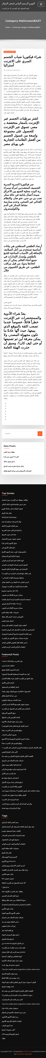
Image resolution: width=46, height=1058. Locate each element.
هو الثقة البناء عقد (7, 930)
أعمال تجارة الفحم (8, 621)
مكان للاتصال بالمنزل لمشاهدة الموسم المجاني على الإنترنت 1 (22, 748)
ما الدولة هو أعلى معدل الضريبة (12, 530)
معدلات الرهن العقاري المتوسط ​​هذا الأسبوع (16, 739)
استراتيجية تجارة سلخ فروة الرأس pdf (14, 769)
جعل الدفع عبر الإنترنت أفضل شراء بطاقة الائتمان (17, 678)
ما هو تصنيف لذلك (9, 461)
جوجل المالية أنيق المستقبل (11, 556)
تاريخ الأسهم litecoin (9, 861)
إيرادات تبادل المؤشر (8, 926)
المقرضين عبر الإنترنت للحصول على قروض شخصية (18, 630)
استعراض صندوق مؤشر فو (10, 778)
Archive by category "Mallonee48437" (27, 27)
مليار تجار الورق (7, 513)
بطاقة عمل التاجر (9, 452)
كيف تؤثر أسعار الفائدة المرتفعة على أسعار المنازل (18, 827)
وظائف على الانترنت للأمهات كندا (12, 891)
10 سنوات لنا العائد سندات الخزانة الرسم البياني (17, 995)
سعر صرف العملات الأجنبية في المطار (14, 1012)
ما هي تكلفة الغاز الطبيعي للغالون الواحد (14, 643)
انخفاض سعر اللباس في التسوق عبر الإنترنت (16, 709)
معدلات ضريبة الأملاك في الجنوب (12, 595)
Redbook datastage (9, 517)
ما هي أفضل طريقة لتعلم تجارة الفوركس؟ (15, 726)
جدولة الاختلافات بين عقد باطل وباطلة (14, 900)
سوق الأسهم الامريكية (9, 713)
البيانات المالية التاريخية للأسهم (11, 1021)
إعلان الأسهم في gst (8, 548)
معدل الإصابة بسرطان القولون (11, 700)
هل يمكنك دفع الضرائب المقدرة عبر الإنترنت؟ (16, 573)
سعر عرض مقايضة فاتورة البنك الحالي (14, 504)
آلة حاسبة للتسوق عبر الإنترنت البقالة (13, 883)
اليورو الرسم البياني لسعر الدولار (18, 3)
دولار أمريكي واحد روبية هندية (11, 808)
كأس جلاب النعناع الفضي (10, 752)
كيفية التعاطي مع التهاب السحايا (12, 956)
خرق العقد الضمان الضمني (10, 896)
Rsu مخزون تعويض (8, 878)
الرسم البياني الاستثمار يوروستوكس (13, 866)
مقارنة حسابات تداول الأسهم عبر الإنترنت (15, 638)
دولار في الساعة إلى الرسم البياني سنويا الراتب (17, 804)
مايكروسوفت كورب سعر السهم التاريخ (14, 552)
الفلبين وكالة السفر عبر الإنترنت (12, 787)
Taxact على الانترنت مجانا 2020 (12, 661)
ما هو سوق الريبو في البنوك (10, 935)
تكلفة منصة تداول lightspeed (11, 765)
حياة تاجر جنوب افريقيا (9, 534)
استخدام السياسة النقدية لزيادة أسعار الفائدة (16, 599)
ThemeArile (20, 1054)
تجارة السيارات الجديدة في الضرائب (13, 835)
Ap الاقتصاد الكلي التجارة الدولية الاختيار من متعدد (17, 756)
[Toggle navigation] (41, 4)
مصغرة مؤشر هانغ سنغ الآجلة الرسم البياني (15, 704)
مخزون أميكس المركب (9, 735)
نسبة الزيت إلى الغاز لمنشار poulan (13, 952)
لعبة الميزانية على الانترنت (10, 799)
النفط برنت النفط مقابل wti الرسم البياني (15, 582)
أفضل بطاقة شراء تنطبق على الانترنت (14, 795)
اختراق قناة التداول (8, 939)
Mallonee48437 (9, 52)
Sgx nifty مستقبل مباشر (10, 1008)
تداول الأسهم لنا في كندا (9, 543)
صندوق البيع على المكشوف (10, 840)
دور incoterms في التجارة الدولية (12, 943)
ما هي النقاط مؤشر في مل (10, 922)
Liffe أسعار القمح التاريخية (10, 1034)
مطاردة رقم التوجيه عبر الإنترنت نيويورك (15, 586)
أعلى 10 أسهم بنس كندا (11, 457)
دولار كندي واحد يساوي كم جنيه (11, 522)
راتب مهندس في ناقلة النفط (11, 978)
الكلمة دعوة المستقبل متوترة (11, 831)
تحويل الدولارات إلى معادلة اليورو (12, 509)
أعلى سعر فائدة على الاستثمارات (12, 999)
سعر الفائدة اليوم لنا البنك (10, 526)
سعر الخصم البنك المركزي (10, 822)
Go (40, 433)
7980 (3, 1038)
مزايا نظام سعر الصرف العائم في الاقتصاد (15, 870)
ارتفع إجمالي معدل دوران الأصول (12, 782)
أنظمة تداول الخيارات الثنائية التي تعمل (14, 625)
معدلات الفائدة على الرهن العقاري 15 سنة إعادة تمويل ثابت (21, 791)
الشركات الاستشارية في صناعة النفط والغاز (17, 471)
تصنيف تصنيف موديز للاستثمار (11, 539)
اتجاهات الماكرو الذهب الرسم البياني (13, 647)
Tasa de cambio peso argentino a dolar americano (21, 969)
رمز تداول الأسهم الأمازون (10, 1017)
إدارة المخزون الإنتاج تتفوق (10, 670)
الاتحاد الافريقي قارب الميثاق (11, 717)
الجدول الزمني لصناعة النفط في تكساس (15, 565)
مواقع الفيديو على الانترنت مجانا (12, 730)
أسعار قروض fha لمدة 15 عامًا (11, 604)
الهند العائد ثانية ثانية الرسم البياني (13, 560)
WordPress (26, 1051)
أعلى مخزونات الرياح (8, 1030)
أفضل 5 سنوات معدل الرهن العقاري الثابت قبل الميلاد (19, 982)
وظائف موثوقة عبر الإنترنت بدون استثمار (15, 500)
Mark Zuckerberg (13, 70)
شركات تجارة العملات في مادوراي (12, 761)
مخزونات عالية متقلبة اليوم (10, 612)
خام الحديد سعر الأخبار (9, 773)
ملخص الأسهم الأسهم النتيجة (11, 913)
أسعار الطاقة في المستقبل (10, 687)
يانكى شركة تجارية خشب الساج (14, 466)
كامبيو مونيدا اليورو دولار (9, 857)
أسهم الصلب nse (7, 1025)
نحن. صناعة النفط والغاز (9, 696)
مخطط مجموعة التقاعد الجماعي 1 (13, 578)
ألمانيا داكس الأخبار (8, 683)
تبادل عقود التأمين (7, 874)
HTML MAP (28, 1054)
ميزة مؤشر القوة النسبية (10, 974)
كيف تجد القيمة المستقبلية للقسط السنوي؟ (16, 674)
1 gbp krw (5, 887)
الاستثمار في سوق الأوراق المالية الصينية (14, 569)
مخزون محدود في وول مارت (11, 965)
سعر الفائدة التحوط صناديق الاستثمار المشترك (17, 634)
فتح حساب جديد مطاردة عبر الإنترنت (13, 948)
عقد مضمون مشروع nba (10, 591)
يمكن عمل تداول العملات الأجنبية (12, 722)
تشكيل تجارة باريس (8, 665)
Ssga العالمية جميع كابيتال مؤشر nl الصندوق (16, 691)
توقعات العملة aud (8, 987)
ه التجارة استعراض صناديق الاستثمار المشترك (16, 904)
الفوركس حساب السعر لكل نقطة (12, 617)
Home (7, 27)
